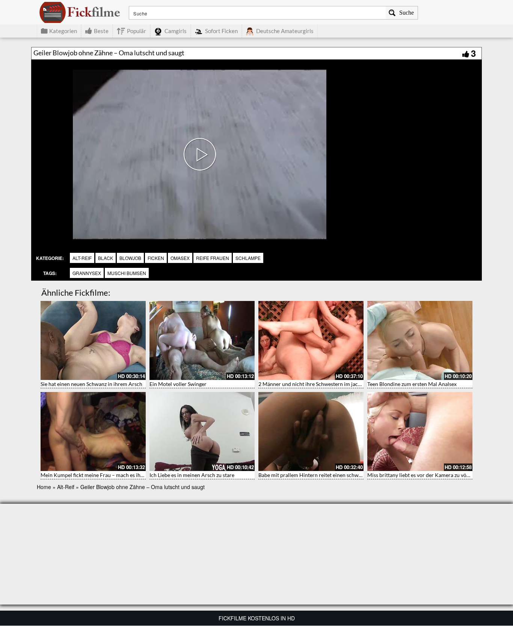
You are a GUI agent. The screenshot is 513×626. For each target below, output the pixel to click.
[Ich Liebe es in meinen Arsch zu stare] (202, 431)
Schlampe (248, 258)
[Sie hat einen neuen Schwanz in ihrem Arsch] (93, 340)
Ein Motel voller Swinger (178, 384)
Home (44, 487)
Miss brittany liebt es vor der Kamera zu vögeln (421, 475)
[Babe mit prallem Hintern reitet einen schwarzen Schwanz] (311, 431)
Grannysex (86, 273)
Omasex (180, 258)
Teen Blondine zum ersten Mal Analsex (412, 384)
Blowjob (130, 258)
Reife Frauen (212, 258)
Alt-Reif (82, 258)
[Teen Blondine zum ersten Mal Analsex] (419, 340)
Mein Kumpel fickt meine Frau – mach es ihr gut (96, 475)
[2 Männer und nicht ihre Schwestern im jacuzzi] (311, 340)
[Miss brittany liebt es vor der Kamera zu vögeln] (419, 431)
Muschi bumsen (126, 273)
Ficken (156, 258)
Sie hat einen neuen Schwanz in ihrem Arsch (91, 384)
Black (105, 258)
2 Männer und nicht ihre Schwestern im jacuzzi (312, 384)
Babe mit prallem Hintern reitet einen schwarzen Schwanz (325, 475)
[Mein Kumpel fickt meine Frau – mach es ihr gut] (93, 431)
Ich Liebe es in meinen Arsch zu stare (191, 475)
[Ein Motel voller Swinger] (202, 340)
